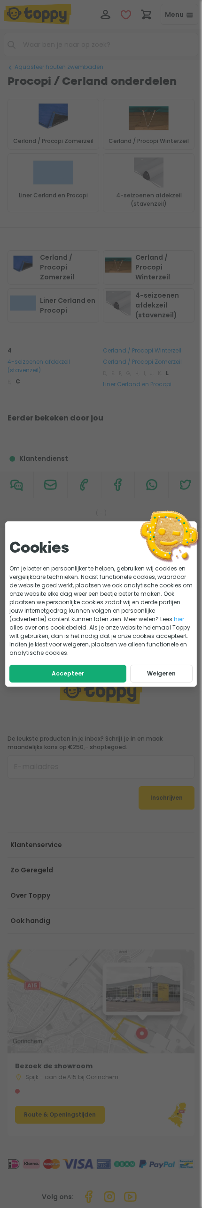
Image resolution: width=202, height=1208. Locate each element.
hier (179, 619)
